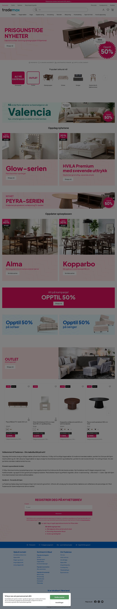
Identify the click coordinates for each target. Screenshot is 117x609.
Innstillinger (59, 602)
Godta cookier (59, 597)
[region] (37, 599)
